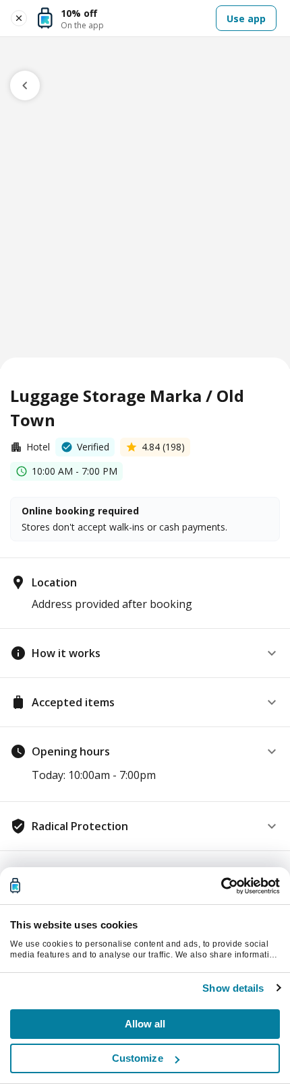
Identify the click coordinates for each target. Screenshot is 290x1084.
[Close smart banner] (19, 18)
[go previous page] (25, 85)
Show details (233, 988)
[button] (145, 653)
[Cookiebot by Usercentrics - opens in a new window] (221, 886)
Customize (137, 1058)
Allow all (145, 1023)
